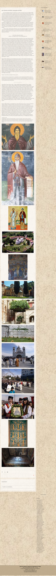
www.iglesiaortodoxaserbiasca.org (30, 571)
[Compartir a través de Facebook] (2, 472)
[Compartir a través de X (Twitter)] (4, 472)
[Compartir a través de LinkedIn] (7, 472)
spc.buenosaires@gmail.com (31, 570)
